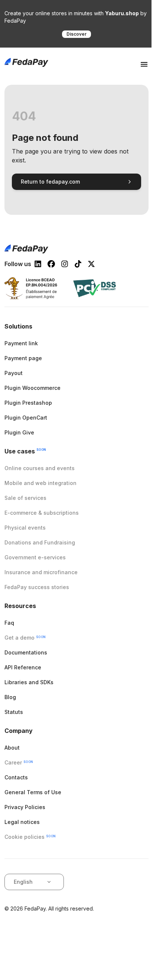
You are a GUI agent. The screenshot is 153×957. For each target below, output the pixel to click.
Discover (76, 34)
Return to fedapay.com (50, 181)
